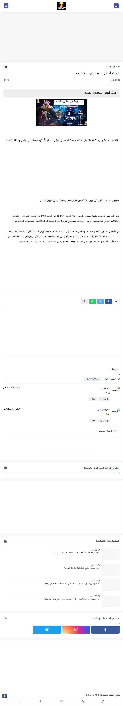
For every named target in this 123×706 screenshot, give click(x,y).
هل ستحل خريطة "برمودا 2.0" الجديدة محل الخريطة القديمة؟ (72, 599)
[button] (108, 301)
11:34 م (94, 580)
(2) (5, 80)
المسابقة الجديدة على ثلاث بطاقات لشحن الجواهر (76, 553)
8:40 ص (93, 565)
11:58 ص (93, 596)
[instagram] (76, 630)
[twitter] (47, 630)
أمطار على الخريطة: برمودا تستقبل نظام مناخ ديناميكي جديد (72, 584)
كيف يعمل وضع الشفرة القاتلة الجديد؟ (82, 568)
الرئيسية (113, 67)
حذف (93, 399)
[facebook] (105, 630)
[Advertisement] (61, 36)
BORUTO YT (91, 695)
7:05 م (94, 550)
